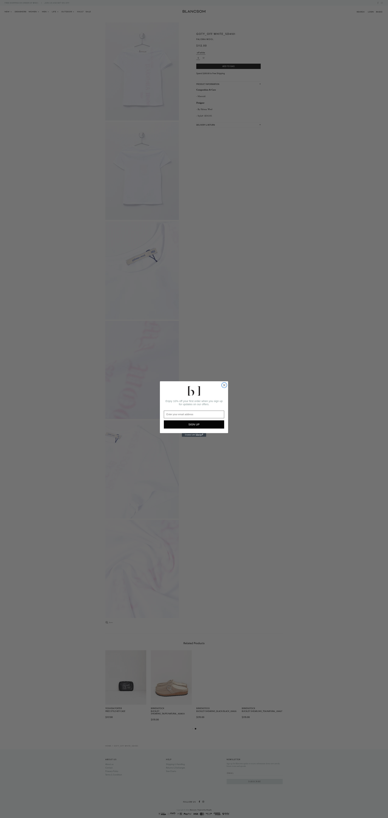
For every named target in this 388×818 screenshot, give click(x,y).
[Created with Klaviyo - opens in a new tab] (194, 435)
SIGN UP (194, 424)
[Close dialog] (224, 385)
